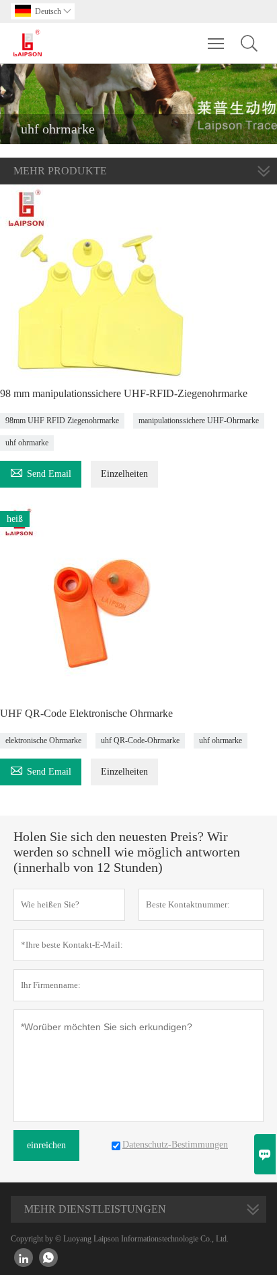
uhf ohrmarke (26, 442)
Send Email (40, 472)
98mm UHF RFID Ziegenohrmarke (62, 420)
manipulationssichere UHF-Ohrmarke (198, 420)
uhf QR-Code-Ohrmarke (140, 740)
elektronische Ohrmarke (43, 740)
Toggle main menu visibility (216, 43)
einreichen (46, 1145)
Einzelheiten (124, 474)
